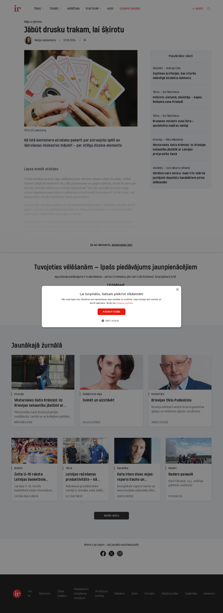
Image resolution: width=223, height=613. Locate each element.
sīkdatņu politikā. (124, 303)
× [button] (177, 289)
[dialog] (111, 306)
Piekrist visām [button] (111, 311)
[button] (111, 321)
